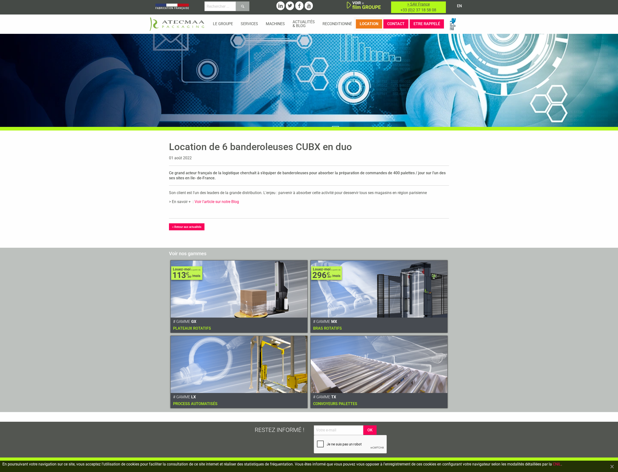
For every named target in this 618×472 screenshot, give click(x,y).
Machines (275, 24)
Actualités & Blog (304, 24)
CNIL (557, 464)
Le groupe (223, 24)
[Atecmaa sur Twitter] (290, 5)
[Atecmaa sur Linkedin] (280, 5)
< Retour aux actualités (186, 227)
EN (459, 6)
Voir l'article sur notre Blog (217, 201)
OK (369, 430)
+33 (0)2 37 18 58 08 (418, 10)
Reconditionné (337, 24)
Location (369, 24)
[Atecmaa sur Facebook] (299, 5)
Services (249, 24)
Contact (396, 24)
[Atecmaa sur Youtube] (309, 5)
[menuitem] (223, 23)
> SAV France (418, 4)
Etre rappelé (427, 24)
